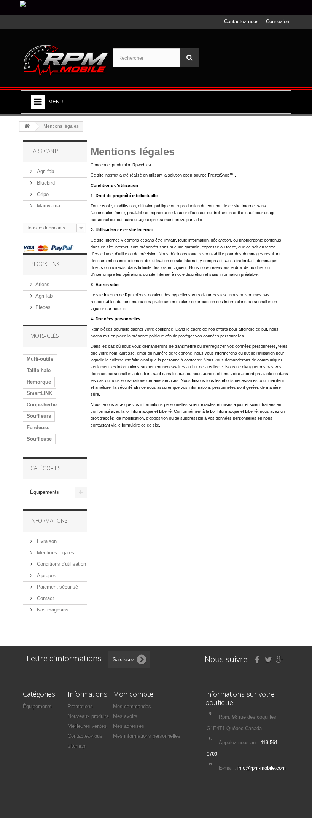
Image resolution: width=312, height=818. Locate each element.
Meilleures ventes (87, 726)
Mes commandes (132, 706)
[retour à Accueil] (27, 126)
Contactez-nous (241, 21)
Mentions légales (54, 552)
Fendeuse (38, 427)
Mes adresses (128, 726)
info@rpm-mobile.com (261, 768)
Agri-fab (44, 171)
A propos (45, 575)
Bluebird (45, 183)
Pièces (43, 307)
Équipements (44, 492)
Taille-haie (39, 370)
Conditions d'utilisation (60, 564)
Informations (49, 520)
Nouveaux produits (88, 716)
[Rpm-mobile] (66, 61)
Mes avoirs (125, 716)
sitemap (76, 746)
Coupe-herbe (42, 404)
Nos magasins (51, 610)
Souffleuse (39, 439)
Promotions (80, 706)
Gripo (42, 194)
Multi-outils (40, 359)
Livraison (46, 541)
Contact (44, 598)
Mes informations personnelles (146, 736)
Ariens (42, 284)
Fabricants (45, 150)
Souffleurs (39, 416)
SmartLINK (39, 393)
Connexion (277, 21)
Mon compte (133, 694)
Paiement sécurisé (56, 587)
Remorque (39, 382)
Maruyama (47, 205)
